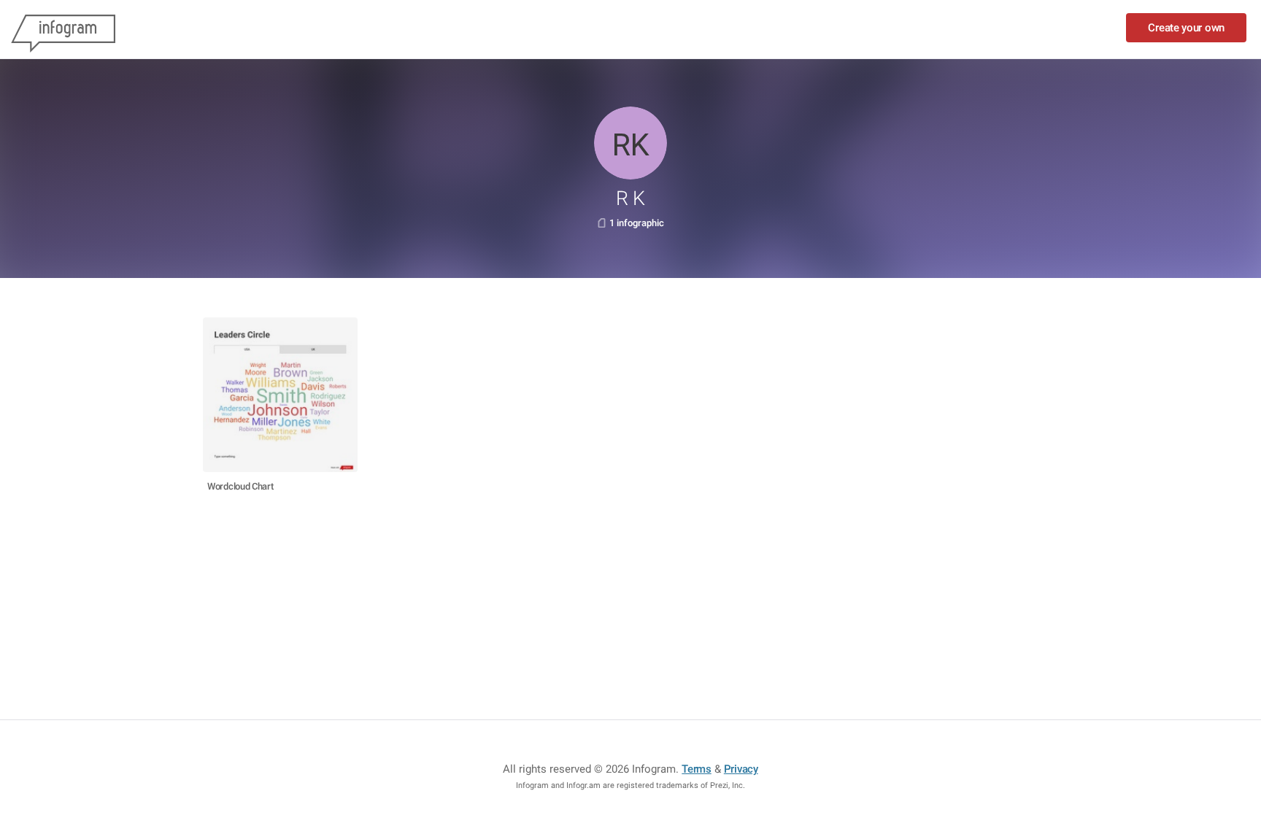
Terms (697, 769)
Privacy (741, 769)
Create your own (1186, 27)
